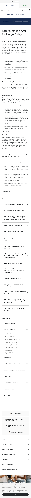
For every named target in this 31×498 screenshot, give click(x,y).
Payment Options (10, 353)
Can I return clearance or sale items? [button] (13, 239)
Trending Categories (8, 454)
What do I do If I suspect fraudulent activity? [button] (15, 292)
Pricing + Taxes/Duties (11, 347)
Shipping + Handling (11, 342)
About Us (5, 459)
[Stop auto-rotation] (29, 23)
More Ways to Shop (8, 449)
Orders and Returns (10, 329)
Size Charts (7, 376)
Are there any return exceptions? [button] (14, 210)
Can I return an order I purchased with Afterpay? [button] (14, 285)
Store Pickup (8, 350)
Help (3, 439)
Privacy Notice (5, 491)
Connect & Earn (7, 444)
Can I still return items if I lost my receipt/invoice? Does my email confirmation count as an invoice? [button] (14, 217)
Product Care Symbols (11, 382)
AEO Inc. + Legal (9, 389)
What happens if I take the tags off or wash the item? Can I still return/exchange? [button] (15, 255)
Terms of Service (12, 490)
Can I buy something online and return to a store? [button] (13, 232)
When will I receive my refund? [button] (13, 263)
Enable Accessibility (15, 1)
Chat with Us (17, 413)
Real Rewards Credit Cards (12, 363)
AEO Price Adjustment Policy (13, 339)
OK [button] (15, 494)
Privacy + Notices (7, 464)
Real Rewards (8, 357)
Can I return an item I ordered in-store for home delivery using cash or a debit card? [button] (14, 300)
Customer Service (9, 323)
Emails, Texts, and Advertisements (14, 370)
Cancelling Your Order (11, 345)
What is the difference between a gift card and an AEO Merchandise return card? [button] (14, 270)
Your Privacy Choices (18, 491)
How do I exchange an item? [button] (12, 278)
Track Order (8, 334)
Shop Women (18, 21)
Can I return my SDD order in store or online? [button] (14, 309)
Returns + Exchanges (11, 336)
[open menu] (2, 9)
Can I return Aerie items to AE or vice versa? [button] (14, 247)
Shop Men (25, 21)
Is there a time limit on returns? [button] (14, 204)
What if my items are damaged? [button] (14, 225)
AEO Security (8, 395)
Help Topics (6, 318)
